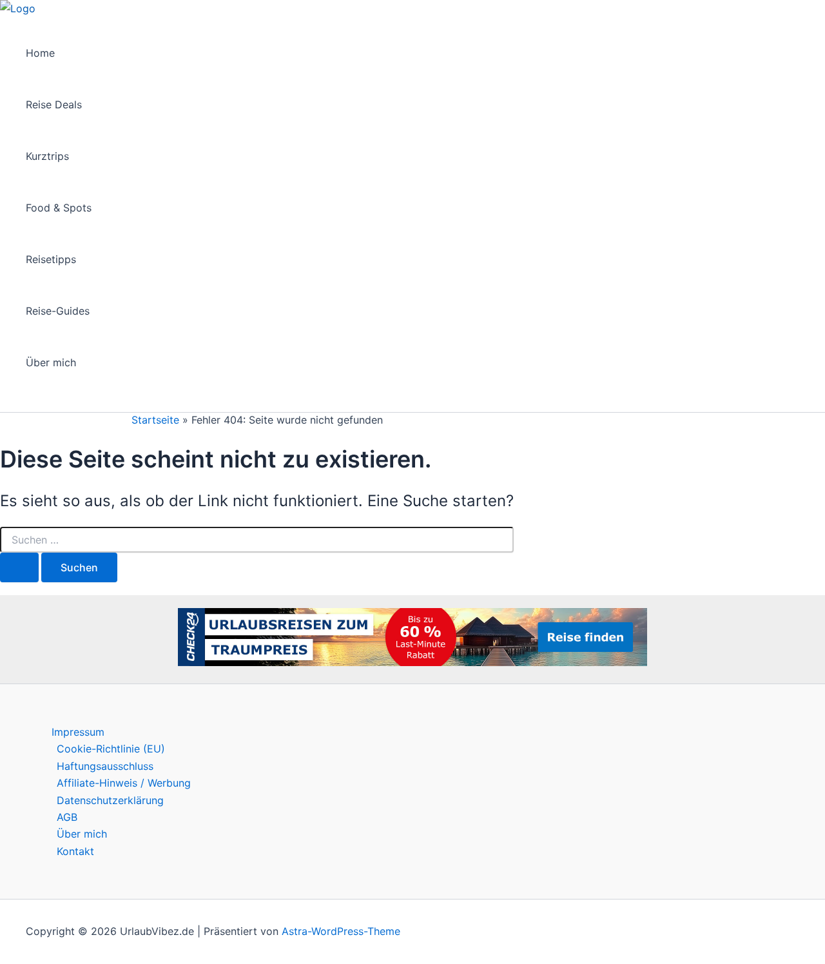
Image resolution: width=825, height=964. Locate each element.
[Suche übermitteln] (19, 567)
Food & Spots (59, 207)
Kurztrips (47, 156)
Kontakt (75, 851)
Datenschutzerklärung (110, 800)
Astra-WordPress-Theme (341, 931)
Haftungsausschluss (105, 766)
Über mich (51, 362)
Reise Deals (54, 104)
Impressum (78, 731)
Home (40, 52)
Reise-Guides (58, 310)
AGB (67, 817)
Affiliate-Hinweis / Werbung (124, 782)
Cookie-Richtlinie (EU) (111, 748)
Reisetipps (51, 259)
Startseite (155, 419)
